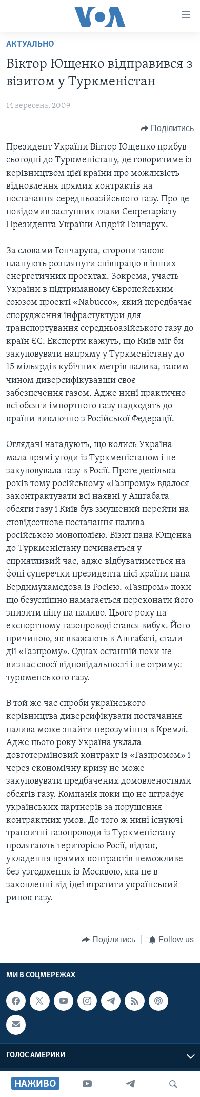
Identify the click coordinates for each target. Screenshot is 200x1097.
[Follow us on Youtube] (63, 1001)
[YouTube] (87, 1084)
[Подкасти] (158, 1001)
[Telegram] (130, 1084)
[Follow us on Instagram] (87, 1001)
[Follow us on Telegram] (111, 1001)
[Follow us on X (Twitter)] (39, 1001)
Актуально (30, 44)
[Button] (167, 128)
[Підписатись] (16, 1024)
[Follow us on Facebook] (16, 1001)
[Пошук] (173, 1084)
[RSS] (134, 1001)
